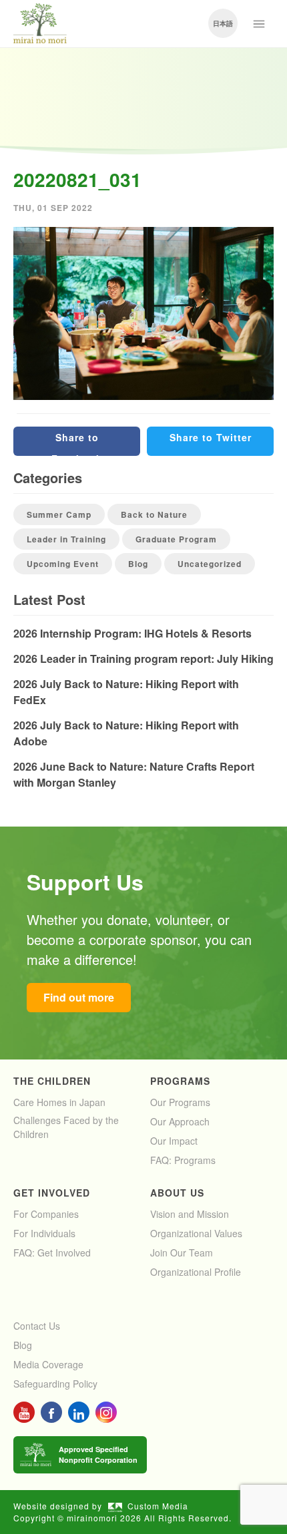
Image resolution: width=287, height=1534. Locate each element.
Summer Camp (59, 514)
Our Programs (180, 1102)
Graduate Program (176, 539)
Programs (180, 1080)
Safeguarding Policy (55, 1383)
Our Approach (180, 1121)
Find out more (78, 997)
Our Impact (174, 1140)
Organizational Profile (195, 1271)
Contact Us (36, 1325)
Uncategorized (210, 564)
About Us (177, 1192)
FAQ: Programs (183, 1160)
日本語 (223, 23)
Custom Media (157, 1505)
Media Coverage (48, 1364)
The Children (52, 1080)
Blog (138, 564)
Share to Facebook (76, 443)
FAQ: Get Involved (52, 1252)
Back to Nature (154, 514)
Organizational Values (196, 1233)
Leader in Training (66, 539)
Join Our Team (181, 1252)
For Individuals (44, 1233)
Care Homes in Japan (59, 1102)
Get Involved (51, 1192)
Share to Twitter (211, 437)
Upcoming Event (63, 564)
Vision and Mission (189, 1214)
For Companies (46, 1214)
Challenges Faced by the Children (66, 1127)
